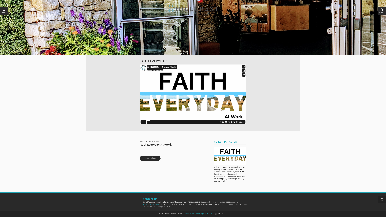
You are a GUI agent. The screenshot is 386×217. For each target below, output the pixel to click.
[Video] (141, 150)
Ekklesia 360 (219, 214)
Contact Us (150, 199)
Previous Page (150, 158)
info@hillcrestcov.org (151, 204)
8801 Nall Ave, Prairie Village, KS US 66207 (199, 214)
